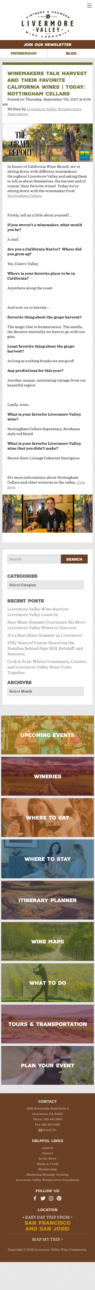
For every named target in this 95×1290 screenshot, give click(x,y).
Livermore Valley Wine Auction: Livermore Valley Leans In (38, 612)
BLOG (71, 53)
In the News (47, 1158)
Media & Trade (47, 1164)
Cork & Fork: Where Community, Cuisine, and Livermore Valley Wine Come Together (47, 667)
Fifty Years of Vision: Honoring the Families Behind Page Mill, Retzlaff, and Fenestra (45, 648)
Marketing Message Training (47, 1174)
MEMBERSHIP (24, 53)
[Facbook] (35, 1198)
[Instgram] (51, 1198)
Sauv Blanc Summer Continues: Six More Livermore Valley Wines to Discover (46, 625)
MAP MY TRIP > (47, 1239)
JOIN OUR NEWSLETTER (47, 44)
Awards (47, 1148)
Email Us (50, 1130)
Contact (47, 1153)
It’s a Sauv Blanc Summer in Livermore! (45, 635)
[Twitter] (43, 1198)
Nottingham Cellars (24, 196)
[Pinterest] (59, 1198)
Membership (47, 1169)
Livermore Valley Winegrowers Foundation (47, 1180)
